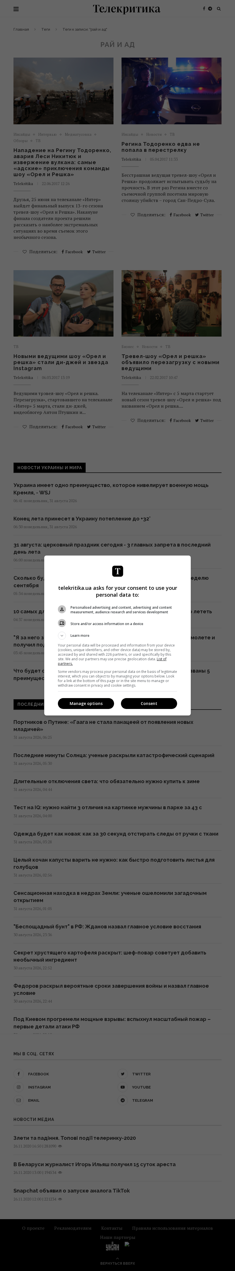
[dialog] (117, 635)
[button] (117, 636)
